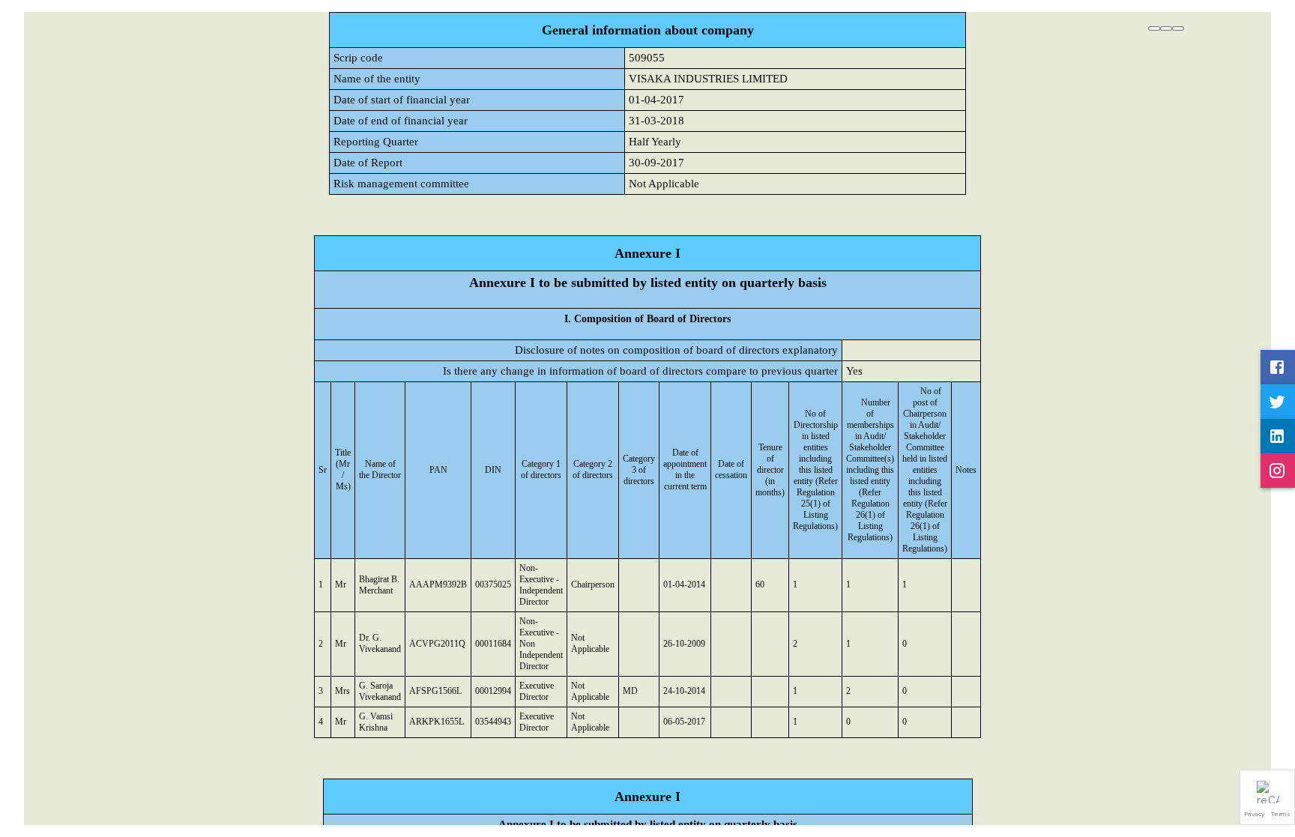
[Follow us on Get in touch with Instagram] (1278, 470)
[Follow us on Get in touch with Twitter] (1278, 401)
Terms (1281, 814)
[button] (1267, 797)
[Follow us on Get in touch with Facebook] (1278, 367)
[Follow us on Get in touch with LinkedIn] (1278, 436)
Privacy (1255, 814)
